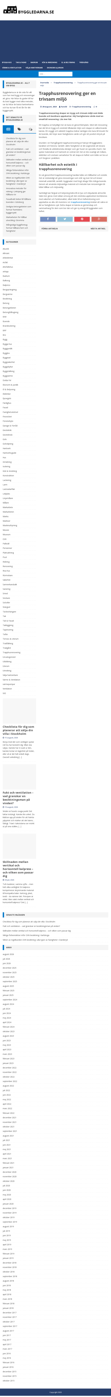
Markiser (6, 521)
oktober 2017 (8, 1321)
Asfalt (5, 262)
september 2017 (10, 1326)
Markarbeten (8, 511)
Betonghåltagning (10, 312)
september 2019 (10, 1222)
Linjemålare (8, 498)
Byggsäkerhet (9, 362)
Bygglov (6, 353)
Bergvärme (7, 294)
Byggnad (6, 357)
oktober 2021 (8, 1126)
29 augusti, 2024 (49, 106)
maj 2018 (7, 1290)
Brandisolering (9, 326)
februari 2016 (8, 1362)
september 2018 (10, 1276)
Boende (6, 321)
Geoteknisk (7, 434)
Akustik (6, 249)
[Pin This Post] (82, 219)
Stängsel (6, 607)
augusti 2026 (8, 954)
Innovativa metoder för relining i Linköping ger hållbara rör (16, 191)
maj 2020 (7, 1194)
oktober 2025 (8, 977)
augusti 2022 (8, 1085)
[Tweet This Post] (65, 219)
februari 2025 (8, 990)
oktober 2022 (8, 1076)
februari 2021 (8, 1163)
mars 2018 (7, 1299)
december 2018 (9, 1262)
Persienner (7, 548)
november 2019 (10, 1212)
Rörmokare (8, 575)
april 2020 (7, 1199)
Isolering (6, 466)
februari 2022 (8, 1113)
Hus (4, 457)
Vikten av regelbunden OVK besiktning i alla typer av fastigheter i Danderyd (18, 180)
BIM (4, 316)
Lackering (7, 480)
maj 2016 (7, 1358)
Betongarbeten (9, 307)
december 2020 (9, 1172)
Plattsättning (8, 552)
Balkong (6, 280)
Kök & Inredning (49, 62)
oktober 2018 (8, 1271)
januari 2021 (8, 1167)
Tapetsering (8, 629)
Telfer (5, 634)
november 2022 (10, 1072)
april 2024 (7, 1022)
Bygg (5, 339)
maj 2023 (7, 1045)
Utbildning (7, 661)
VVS (4, 693)
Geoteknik (7, 430)
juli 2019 (6, 1231)
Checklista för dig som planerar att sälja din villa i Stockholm (17, 141)
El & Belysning (68, 62)
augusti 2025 (8, 986)
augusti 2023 (8, 1036)
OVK (4, 539)
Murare (6, 530)
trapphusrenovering (80, 202)
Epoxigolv (7, 398)
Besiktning (7, 298)
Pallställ (6, 543)
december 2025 (9, 968)
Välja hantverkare (34, 68)
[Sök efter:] (55, 74)
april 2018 (7, 1294)
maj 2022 (7, 1099)
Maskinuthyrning (10, 525)
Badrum (34, 62)
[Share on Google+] (99, 219)
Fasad (5, 407)
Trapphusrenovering (81, 106)
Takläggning (8, 625)
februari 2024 (8, 1026)
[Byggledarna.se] (55, 9)
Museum (6, 534)
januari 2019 (8, 1258)
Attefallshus (8, 267)
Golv (5, 439)
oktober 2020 (8, 1181)
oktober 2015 (8, 1380)
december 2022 (9, 1067)
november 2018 (10, 1267)
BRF (4, 330)
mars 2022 (7, 1108)
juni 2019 (7, 1235)
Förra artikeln (50, 228)
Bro (4, 335)
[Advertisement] (55, 39)
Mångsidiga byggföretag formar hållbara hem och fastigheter (17, 227)
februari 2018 (8, 1303)
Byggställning (8, 371)
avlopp (6, 271)
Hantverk (7, 448)
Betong (6, 303)
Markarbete (8, 507)
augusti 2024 (8, 1004)
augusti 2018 (8, 1280)
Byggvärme (8, 376)
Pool (5, 557)
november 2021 (10, 1122)
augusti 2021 (8, 1135)
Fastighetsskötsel (10, 412)
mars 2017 (7, 1349)
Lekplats (6, 493)
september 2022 (10, 1081)
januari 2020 (8, 1203)
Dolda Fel (7, 380)
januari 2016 (8, 1367)
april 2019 (7, 1244)
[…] (20, 757)
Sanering (6, 589)
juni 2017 (7, 1335)
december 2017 (9, 1312)
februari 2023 (8, 1058)
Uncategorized (9, 657)
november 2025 (10, 972)
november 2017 (10, 1317)
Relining (6, 561)
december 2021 (9, 1117)
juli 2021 (6, 1140)
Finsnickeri (7, 416)
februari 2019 (8, 1253)
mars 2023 (7, 1054)
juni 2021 (7, 1145)
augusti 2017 (8, 1330)
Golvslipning (8, 443)
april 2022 (7, 1104)
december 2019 (9, 1208)
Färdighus (7, 403)
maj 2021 (7, 1149)
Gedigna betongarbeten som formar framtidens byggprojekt (18, 209)
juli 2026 (6, 959)
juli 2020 (6, 1185)
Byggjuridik (7, 348)
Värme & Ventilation (11, 68)
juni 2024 (7, 1013)
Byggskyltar (8, 366)
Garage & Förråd (10, 425)
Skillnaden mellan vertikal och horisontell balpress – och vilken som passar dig (19, 162)
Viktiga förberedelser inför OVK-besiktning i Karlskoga (26, 935)
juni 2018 (7, 1285)
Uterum (6, 666)
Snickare (6, 598)
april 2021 (7, 1153)
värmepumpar (9, 684)
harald (64, 106)
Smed (5, 593)
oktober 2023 (8, 1031)
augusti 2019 (8, 1226)
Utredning (7, 670)
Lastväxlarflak (9, 489)
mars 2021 (7, 1158)
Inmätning (7, 462)
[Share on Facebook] (48, 219)
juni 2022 (7, 1095)
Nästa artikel (98, 228)
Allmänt (6, 253)
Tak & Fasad (21, 62)
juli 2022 (6, 1090)
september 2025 (10, 981)
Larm (5, 484)
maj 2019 (7, 1240)
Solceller (6, 602)
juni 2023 (7, 1040)
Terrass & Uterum (11, 639)
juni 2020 (7, 1190)
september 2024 (10, 999)
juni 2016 (7, 1353)
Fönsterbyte (8, 421)
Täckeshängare (9, 611)
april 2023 (7, 1049)
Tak (4, 616)
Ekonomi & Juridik (55, 68)
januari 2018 (8, 1308)
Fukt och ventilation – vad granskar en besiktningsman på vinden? (18, 152)
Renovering (8, 566)
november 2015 (10, 1376)
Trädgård (83, 62)
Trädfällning (8, 643)
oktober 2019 (8, 1217)
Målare (6, 502)
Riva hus (6, 570)
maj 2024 (7, 1018)
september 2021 (10, 1131)
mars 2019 (7, 1249)
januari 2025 (8, 995)
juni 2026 (7, 963)
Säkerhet (6, 580)
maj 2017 (7, 1339)
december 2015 (9, 1371)
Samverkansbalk (10, 584)
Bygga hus (7, 62)
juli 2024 (6, 1008)
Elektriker (7, 394)
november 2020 (10, 1176)
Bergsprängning (10, 289)
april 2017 (7, 1344)
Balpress (6, 285)
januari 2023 (8, 1063)
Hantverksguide (9, 453)
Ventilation (7, 688)
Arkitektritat (8, 257)
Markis (6, 516)
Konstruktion (8, 475)
